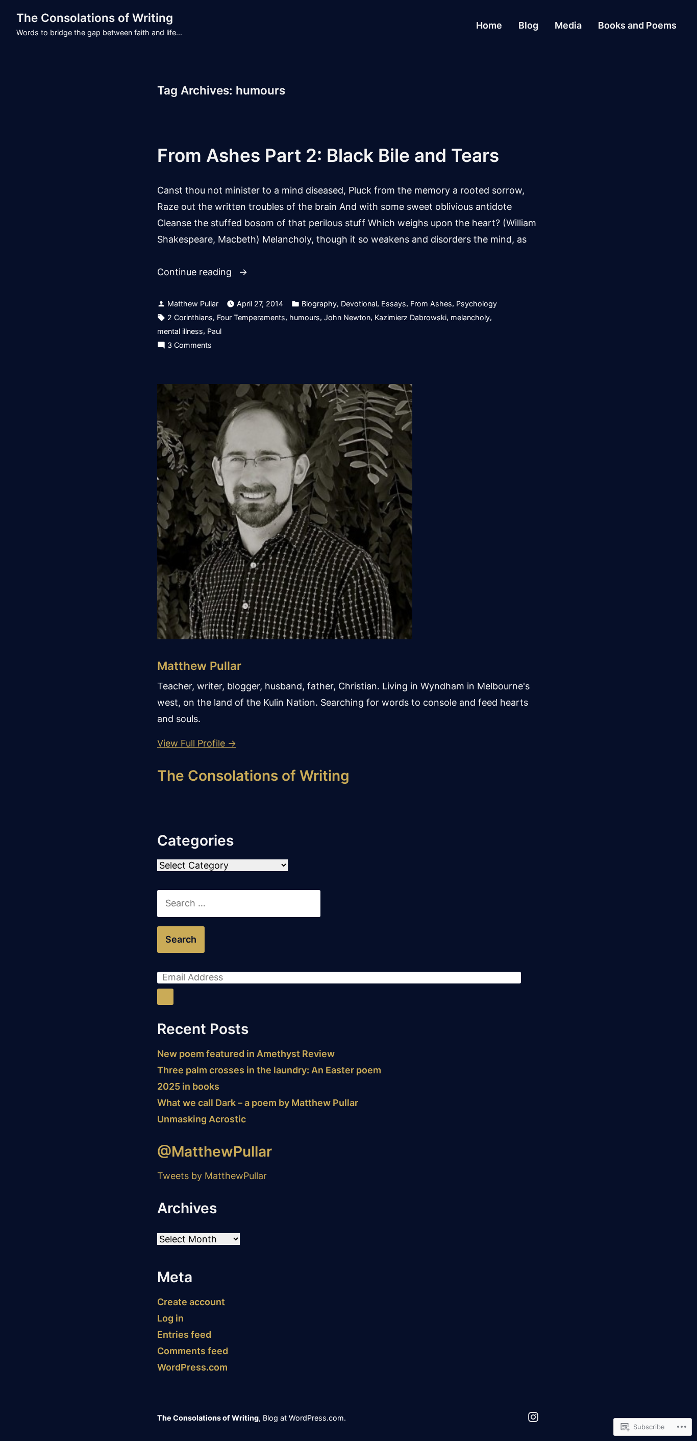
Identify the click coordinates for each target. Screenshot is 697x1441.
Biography (319, 303)
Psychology (476, 303)
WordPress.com (192, 1367)
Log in (170, 1318)
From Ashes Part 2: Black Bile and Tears (328, 155)
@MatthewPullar (214, 1151)
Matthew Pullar (192, 303)
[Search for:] (238, 903)
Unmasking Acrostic (201, 1119)
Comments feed (192, 1351)
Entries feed (184, 1334)
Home (489, 25)
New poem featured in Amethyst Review (246, 1053)
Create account (191, 1301)
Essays (393, 303)
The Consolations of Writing (94, 18)
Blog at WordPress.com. (304, 1417)
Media (568, 25)
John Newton (347, 317)
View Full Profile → (196, 743)
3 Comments (189, 346)
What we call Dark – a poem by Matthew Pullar (257, 1102)
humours (304, 317)
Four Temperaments (251, 317)
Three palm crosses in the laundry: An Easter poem (269, 1070)
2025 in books (188, 1086)
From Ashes (431, 303)
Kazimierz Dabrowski (410, 317)
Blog (528, 25)
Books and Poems (637, 25)
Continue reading (195, 273)
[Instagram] (533, 1416)
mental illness (180, 331)
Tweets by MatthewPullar (212, 1175)
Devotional (359, 303)
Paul (214, 331)
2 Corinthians (190, 317)
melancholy (470, 317)
